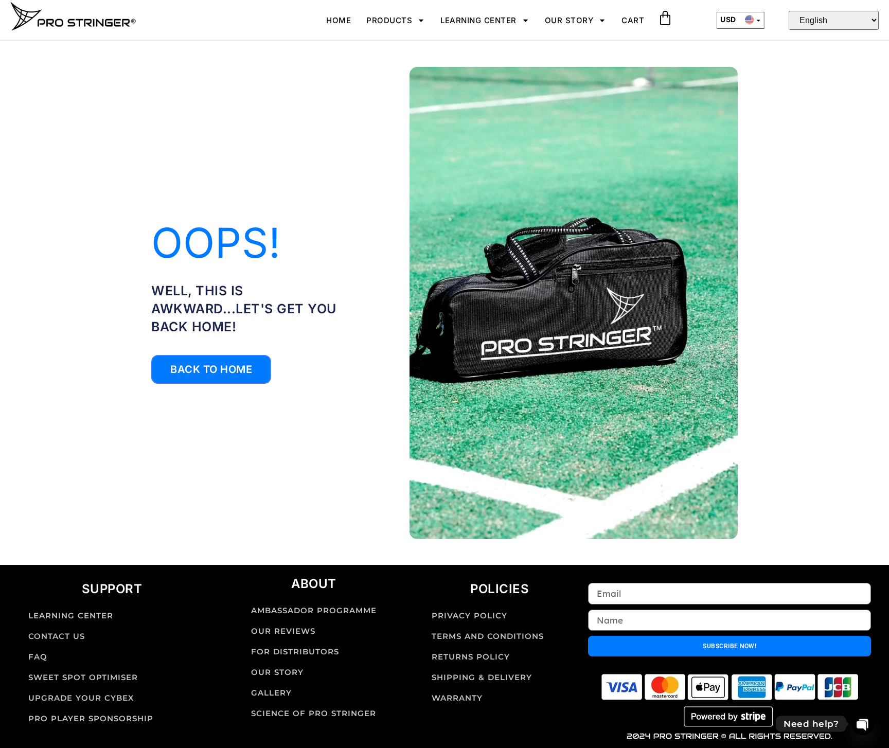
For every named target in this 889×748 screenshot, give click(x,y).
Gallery (271, 693)
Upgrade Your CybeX (81, 698)
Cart (632, 20)
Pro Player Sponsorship (90, 718)
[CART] (665, 18)
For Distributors (295, 651)
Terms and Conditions (488, 636)
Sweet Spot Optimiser (83, 677)
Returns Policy (471, 657)
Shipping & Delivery (482, 677)
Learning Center (478, 20)
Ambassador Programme (314, 610)
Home (338, 20)
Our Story (569, 20)
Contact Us (56, 636)
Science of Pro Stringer (313, 713)
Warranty (457, 698)
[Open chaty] (862, 724)
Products (389, 20)
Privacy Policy (469, 615)
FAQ (37, 657)
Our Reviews (283, 631)
